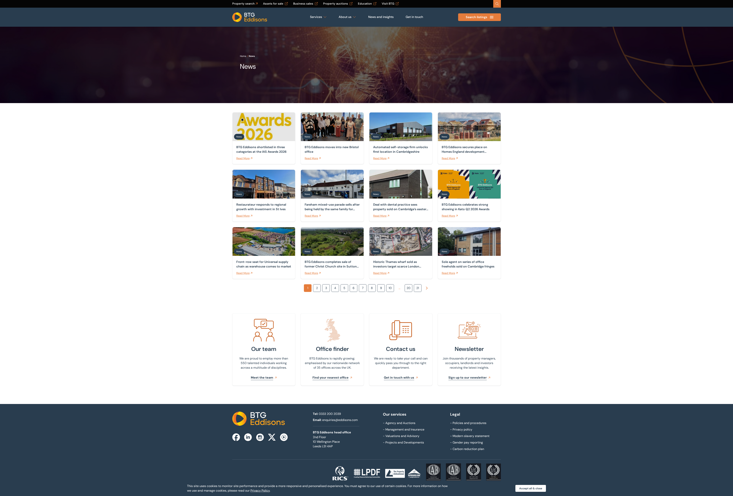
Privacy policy (461, 429)
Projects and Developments (403, 442)
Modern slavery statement (469, 436)
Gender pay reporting (466, 442)
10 (390, 288)
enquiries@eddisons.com (340, 420)
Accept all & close (530, 488)
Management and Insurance (403, 429)
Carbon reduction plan (467, 449)
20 (408, 288)
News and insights (381, 17)
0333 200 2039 (330, 414)
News (252, 56)
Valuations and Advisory (401, 436)
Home (243, 56)
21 (417, 288)
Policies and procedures (468, 423)
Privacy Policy (260, 491)
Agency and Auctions (399, 423)
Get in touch (414, 17)
